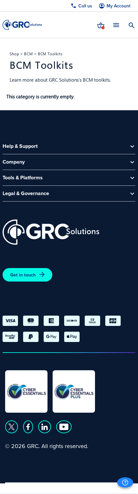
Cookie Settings (106, 486)
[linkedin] (44, 426)
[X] (11, 426)
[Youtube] (64, 426)
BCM (28, 53)
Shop (14, 53)
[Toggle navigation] (116, 25)
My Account (118, 6)
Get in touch (23, 275)
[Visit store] (101, 25)
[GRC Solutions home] (51, 232)
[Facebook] (28, 426)
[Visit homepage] (22, 25)
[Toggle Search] (131, 25)
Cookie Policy (63, 486)
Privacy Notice (22, 486)
